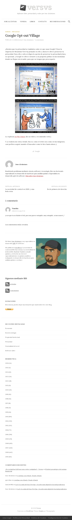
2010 (6, 434)
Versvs (38, 508)
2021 (6, 385)
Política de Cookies (38, 518)
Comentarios (14, 290)
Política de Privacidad (21, 518)
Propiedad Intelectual (12, 337)
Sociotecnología (10, 333)
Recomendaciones (57, 22)
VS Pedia (23, 22)
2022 (7, 381)
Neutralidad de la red (12, 346)
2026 (7, 363)
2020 (7, 390)
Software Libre (10, 350)
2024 (7, 372)
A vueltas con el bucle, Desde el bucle (29, 476)
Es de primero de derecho (57, 189)
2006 (7, 452)
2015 (6, 412)
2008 (7, 443)
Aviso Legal (7, 518)
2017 (6, 403)
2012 (6, 425)
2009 (7, 439)
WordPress (29, 511)
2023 (7, 376)
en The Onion (20, 137)
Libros (32, 22)
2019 (6, 394)
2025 (6, 367)
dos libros (18, 247)
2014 (6, 416)
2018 (6, 399)
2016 (6, 408)
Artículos (13, 284)
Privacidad (16, 32)
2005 (7, 457)
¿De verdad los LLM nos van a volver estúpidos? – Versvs (24, 469)
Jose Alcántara (10, 22)
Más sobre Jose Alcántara (34, 176)
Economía (8, 328)
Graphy (41, 511)
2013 (6, 421)
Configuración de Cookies (58, 518)
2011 (6, 430)
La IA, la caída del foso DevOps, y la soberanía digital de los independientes (40, 484)
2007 (7, 448)
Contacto (42, 22)
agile (14, 243)
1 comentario (39, 40)
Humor (7, 32)
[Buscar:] (69, 22)
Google (37, 151)
